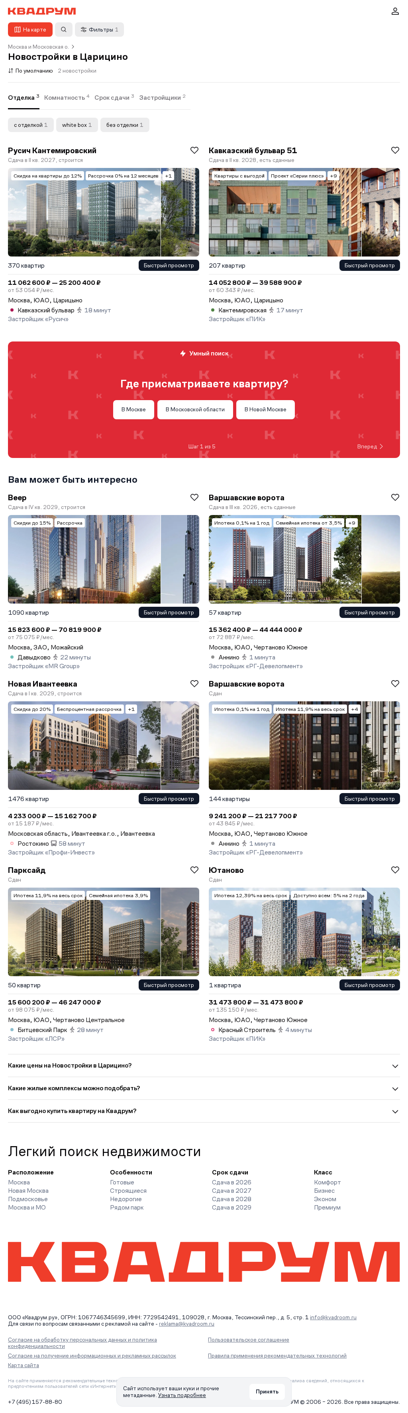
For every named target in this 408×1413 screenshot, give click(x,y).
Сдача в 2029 (231, 1207)
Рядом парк (127, 1207)
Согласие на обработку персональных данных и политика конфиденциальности (82, 1342)
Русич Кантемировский (52, 150)
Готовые (122, 1182)
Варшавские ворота (246, 497)
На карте (34, 29)
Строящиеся (128, 1190)
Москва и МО (27, 1207)
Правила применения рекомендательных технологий (277, 1355)
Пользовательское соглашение (248, 1339)
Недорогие (126, 1199)
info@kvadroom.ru (333, 1317)
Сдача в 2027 (231, 1190)
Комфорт (327, 1182)
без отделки (124, 125)
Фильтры (103, 29)
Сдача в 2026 (231, 1182)
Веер (17, 497)
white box (77, 125)
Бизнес (324, 1190)
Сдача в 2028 (231, 1199)
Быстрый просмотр (169, 265)
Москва (19, 1182)
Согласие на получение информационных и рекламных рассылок (92, 1355)
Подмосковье (28, 1199)
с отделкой (31, 125)
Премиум (327, 1207)
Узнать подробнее (182, 1395)
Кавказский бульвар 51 (253, 150)
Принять (267, 1391)
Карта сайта (23, 1365)
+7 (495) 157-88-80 (35, 1402)
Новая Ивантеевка (42, 683)
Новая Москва (28, 1190)
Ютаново (226, 870)
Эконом (325, 1199)
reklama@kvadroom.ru (186, 1323)
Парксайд (26, 870)
